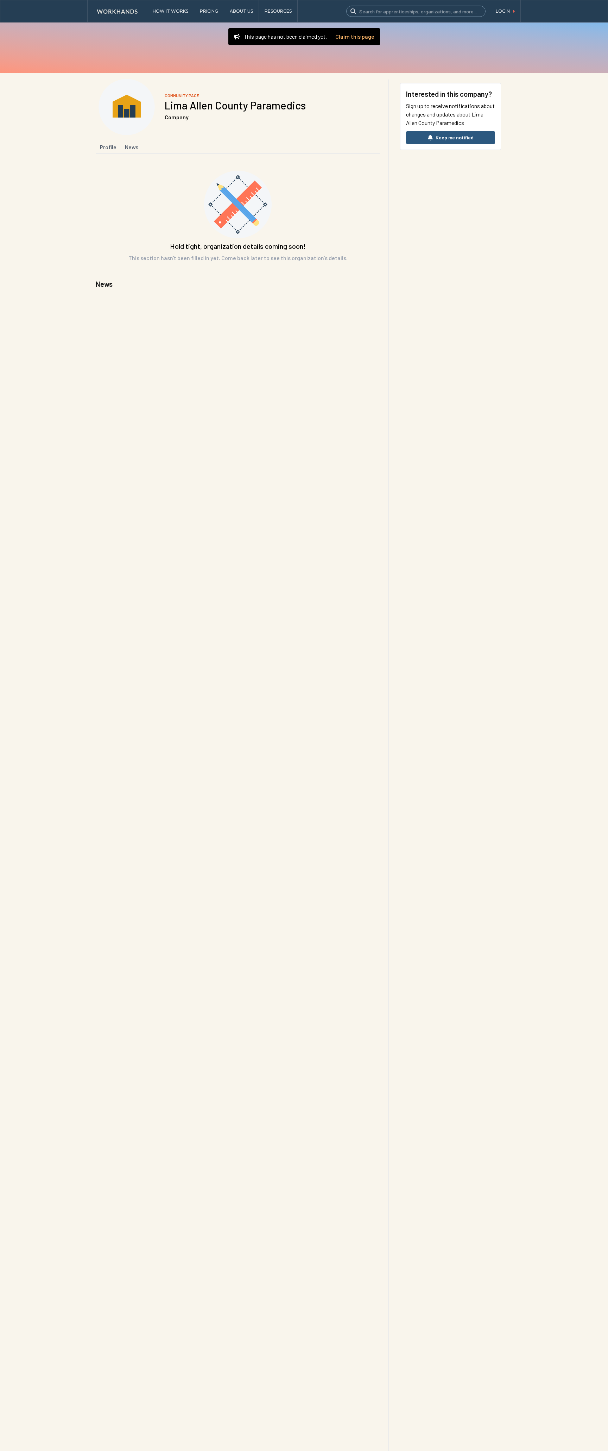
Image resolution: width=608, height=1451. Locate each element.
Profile (108, 147)
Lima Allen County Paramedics (235, 105)
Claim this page (354, 36)
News (131, 147)
